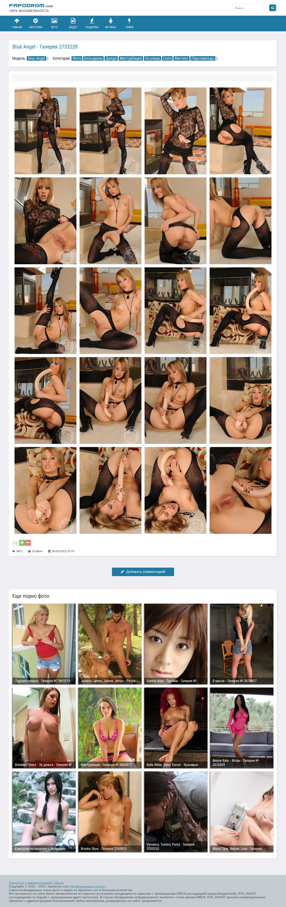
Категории (35, 27)
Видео (73, 27)
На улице (152, 58)
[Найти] (272, 7)
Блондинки (93, 58)
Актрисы (110, 27)
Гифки (129, 27)
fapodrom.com (31, 8)
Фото (54, 27)
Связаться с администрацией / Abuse (36, 883)
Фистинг (181, 58)
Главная (17, 27)
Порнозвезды (202, 58)
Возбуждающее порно (87, 886)
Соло (167, 58)
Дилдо (111, 58)
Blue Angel (36, 58)
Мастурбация (131, 58)
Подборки (92, 27)
